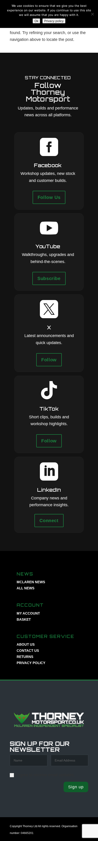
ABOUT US (26, 644)
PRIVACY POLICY (31, 663)
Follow (49, 359)
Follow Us (49, 197)
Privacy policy (54, 21)
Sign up (76, 787)
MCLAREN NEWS (31, 582)
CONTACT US (28, 650)
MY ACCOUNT (28, 613)
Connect (48, 520)
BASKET (24, 619)
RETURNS (25, 657)
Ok (36, 21)
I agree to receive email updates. (45, 775)
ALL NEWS (25, 588)
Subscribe (48, 278)
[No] (92, 14)
